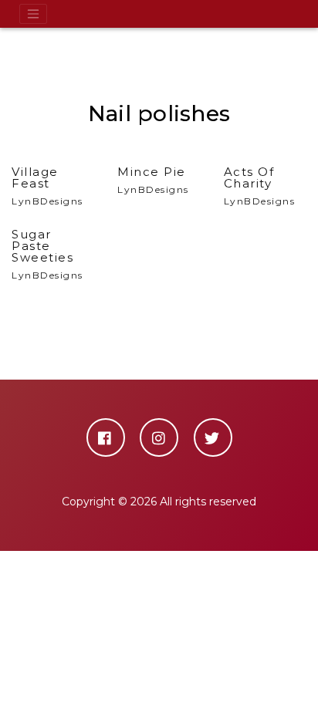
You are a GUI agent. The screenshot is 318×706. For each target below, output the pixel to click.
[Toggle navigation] (33, 14)
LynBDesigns (47, 186)
